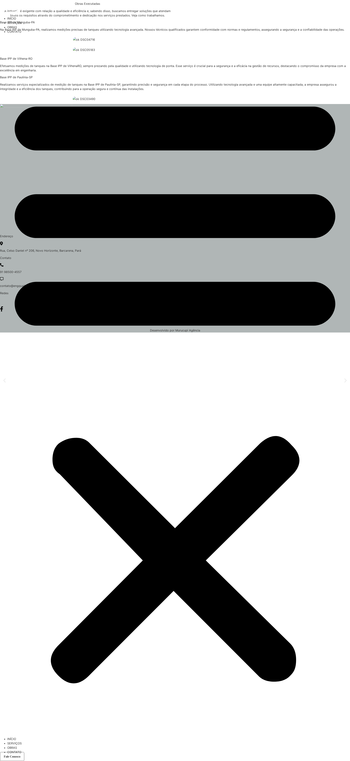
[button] (175, 385)
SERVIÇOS (14, 23)
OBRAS (12, 27)
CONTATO (14, 31)
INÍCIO (11, 18)
